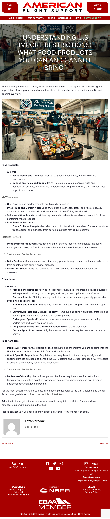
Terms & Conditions (91, 489)
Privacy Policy (91, 492)
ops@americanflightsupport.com (91, 480)
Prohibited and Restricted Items (47, 394)
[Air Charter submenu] (23, 18)
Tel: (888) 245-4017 (18, 467)
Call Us (10, 7)
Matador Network (11, 236)
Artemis (86, 514)
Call (21, 464)
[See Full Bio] (39, 427)
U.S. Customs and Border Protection (21, 254)
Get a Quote (98, 7)
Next (102, 443)
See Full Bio (31, 426)
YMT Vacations (10, 197)
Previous (10, 443)
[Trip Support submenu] (43, 18)
